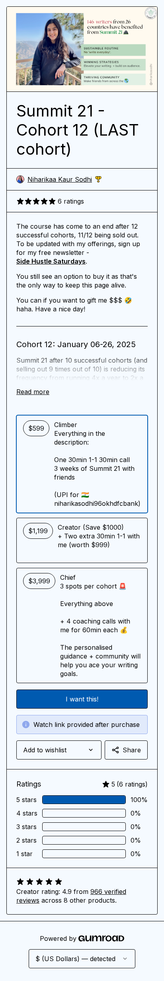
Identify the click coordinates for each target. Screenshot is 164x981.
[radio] (82, 464)
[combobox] (59, 750)
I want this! (82, 699)
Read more (32, 392)
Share (132, 750)
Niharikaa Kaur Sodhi (64, 179)
